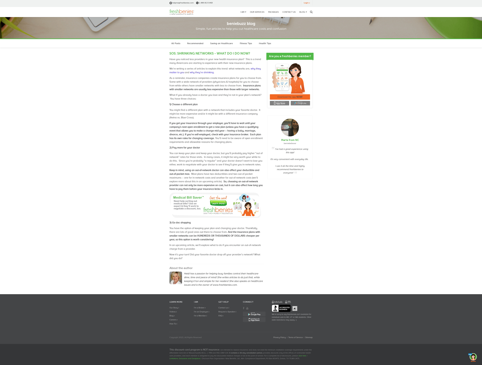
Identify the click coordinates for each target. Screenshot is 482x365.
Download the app (290, 97)
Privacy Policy (279, 337)
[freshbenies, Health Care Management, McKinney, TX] (281, 308)
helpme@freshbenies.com (183, 3)
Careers (172, 320)
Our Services (257, 12)
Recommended (195, 43)
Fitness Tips (246, 43)
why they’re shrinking (202, 72)
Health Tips (265, 43)
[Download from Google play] (300, 103)
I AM (242, 12)
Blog (302, 12)
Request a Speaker (226, 312)
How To (172, 324)
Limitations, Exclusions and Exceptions (185, 358)
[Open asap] (473, 357)
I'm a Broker (199, 308)
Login (306, 3)
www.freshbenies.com (225, 284)
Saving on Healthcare (221, 43)
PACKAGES (273, 12)
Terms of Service (295, 337)
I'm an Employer (201, 312)
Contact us (289, 12)
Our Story (173, 308)
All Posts (175, 43)
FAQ (220, 316)
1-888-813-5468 (206, 3)
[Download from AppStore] (279, 103)
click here (302, 356)
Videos (172, 312)
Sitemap (309, 337)
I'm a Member (200, 316)
